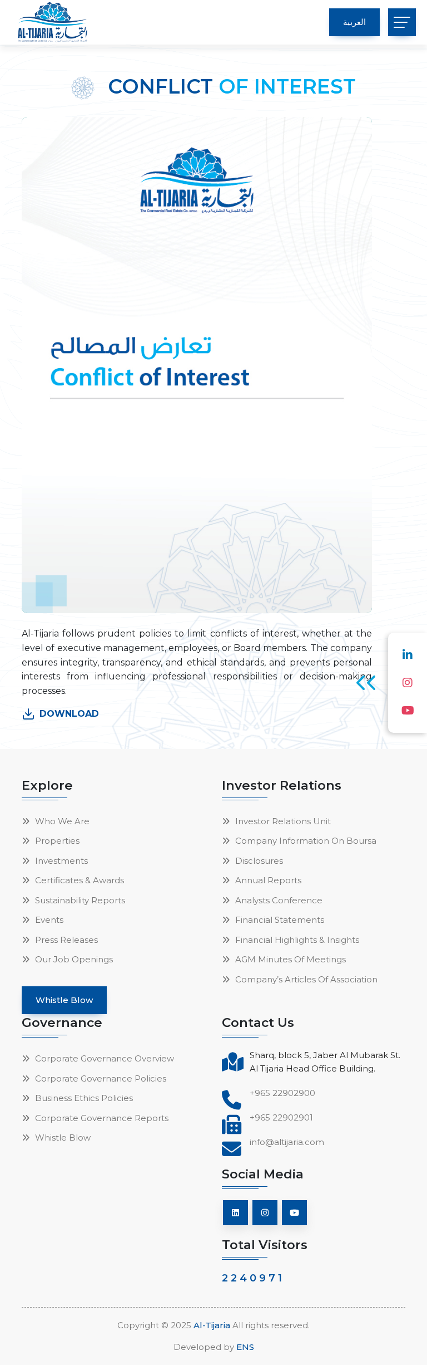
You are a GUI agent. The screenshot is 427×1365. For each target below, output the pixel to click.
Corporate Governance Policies (100, 1078)
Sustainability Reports (80, 900)
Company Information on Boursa (305, 840)
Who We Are (62, 821)
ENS (245, 1347)
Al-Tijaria (211, 1325)
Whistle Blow (63, 1137)
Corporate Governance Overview (104, 1058)
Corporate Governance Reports (101, 1118)
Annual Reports (268, 880)
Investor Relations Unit (283, 821)
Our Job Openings (74, 959)
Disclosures (259, 860)
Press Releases (66, 940)
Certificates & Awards (79, 880)
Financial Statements (279, 919)
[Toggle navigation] (402, 22)
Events (49, 919)
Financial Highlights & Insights (297, 940)
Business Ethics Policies (84, 1098)
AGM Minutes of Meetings (290, 959)
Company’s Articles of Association (306, 979)
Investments (61, 860)
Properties (57, 840)
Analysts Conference (278, 900)
